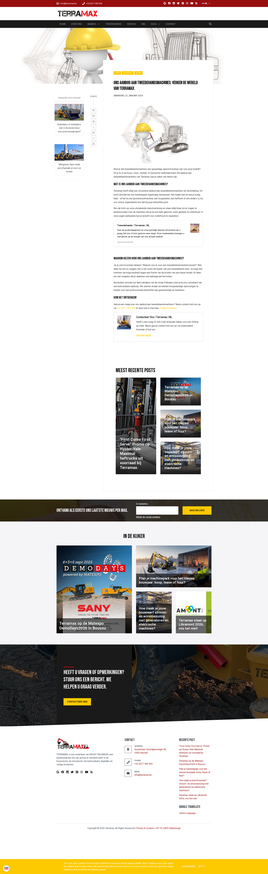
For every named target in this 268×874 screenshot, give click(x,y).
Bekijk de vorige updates (148, 517)
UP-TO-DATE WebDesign (168, 828)
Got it (201, 866)
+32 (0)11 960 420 (126, 308)
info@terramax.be (167, 308)
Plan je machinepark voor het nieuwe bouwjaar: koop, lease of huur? (194, 772)
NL (206, 3)
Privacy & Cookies (145, 828)
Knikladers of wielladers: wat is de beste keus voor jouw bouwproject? (69, 128)
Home (117, 73)
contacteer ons (77, 701)
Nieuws (138, 73)
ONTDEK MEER (143, 335)
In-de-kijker (127, 73)
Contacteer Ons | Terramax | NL (154, 317)
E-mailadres (142, 504)
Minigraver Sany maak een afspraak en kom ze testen (69, 168)
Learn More (188, 866)
